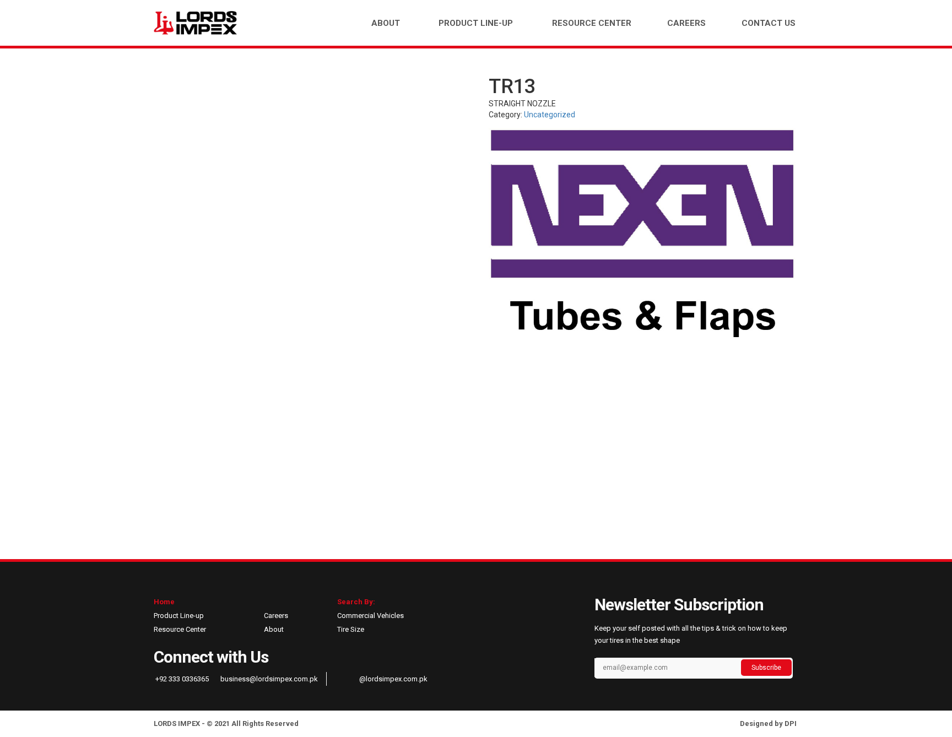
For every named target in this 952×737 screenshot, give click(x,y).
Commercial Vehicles (370, 615)
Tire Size (350, 629)
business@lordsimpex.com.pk (268, 679)
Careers (686, 23)
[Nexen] (643, 233)
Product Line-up (476, 23)
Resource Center (591, 23)
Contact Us (769, 23)
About (385, 23)
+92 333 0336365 (181, 679)
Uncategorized (549, 114)
